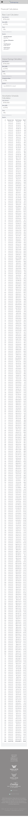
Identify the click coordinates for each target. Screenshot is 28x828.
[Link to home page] (14, 2)
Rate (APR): (4, 22)
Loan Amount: (5, 17)
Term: (3, 27)
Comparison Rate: (6, 78)
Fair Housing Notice (17, 810)
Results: (4, 34)
